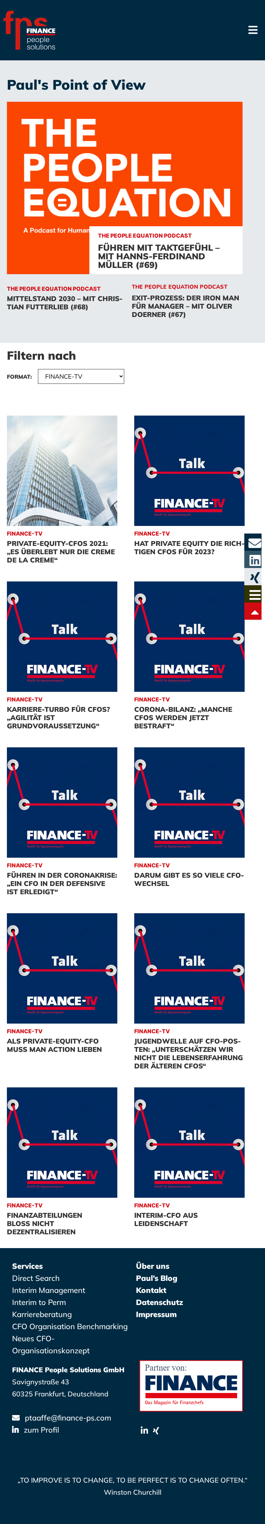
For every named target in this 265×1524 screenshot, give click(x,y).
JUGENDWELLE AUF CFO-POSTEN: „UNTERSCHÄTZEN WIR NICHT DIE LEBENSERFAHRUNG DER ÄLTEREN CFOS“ (188, 1053)
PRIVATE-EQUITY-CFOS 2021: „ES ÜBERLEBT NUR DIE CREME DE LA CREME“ (61, 551)
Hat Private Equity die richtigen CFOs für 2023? (189, 547)
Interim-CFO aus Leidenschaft (166, 1219)
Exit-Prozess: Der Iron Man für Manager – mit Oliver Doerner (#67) (185, 306)
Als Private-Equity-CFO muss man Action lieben (54, 1045)
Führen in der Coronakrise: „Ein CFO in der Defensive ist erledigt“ (62, 883)
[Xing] (156, 1430)
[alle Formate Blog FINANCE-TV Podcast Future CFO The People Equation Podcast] (65, 391)
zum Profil (41, 1430)
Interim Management (48, 1290)
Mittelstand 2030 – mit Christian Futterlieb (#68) (64, 302)
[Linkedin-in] (144, 1430)
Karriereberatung (42, 1314)
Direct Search (36, 1278)
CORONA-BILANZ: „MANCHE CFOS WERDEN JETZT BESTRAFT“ (183, 717)
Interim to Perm (39, 1302)
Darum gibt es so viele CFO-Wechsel (189, 879)
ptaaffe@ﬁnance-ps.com (68, 1418)
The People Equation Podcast (179, 286)
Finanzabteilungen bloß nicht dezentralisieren (44, 1223)
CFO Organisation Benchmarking (70, 1326)
